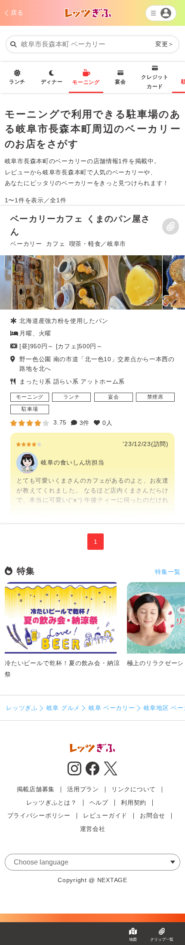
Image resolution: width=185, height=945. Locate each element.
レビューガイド (105, 815)
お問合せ (152, 815)
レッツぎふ (22, 707)
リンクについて (133, 789)
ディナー (52, 82)
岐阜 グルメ (63, 707)
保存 (170, 226)
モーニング (86, 82)
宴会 (120, 82)
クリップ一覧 (161, 939)
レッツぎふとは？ (51, 802)
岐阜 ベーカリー (112, 707)
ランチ (17, 82)
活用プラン (83, 789)
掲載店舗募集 (36, 789)
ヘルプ (98, 802)
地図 (133, 939)
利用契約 (133, 802)
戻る (17, 12)
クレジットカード (155, 82)
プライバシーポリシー (39, 815)
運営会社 (92, 828)
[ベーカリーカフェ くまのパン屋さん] (92, 364)
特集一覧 (167, 571)
